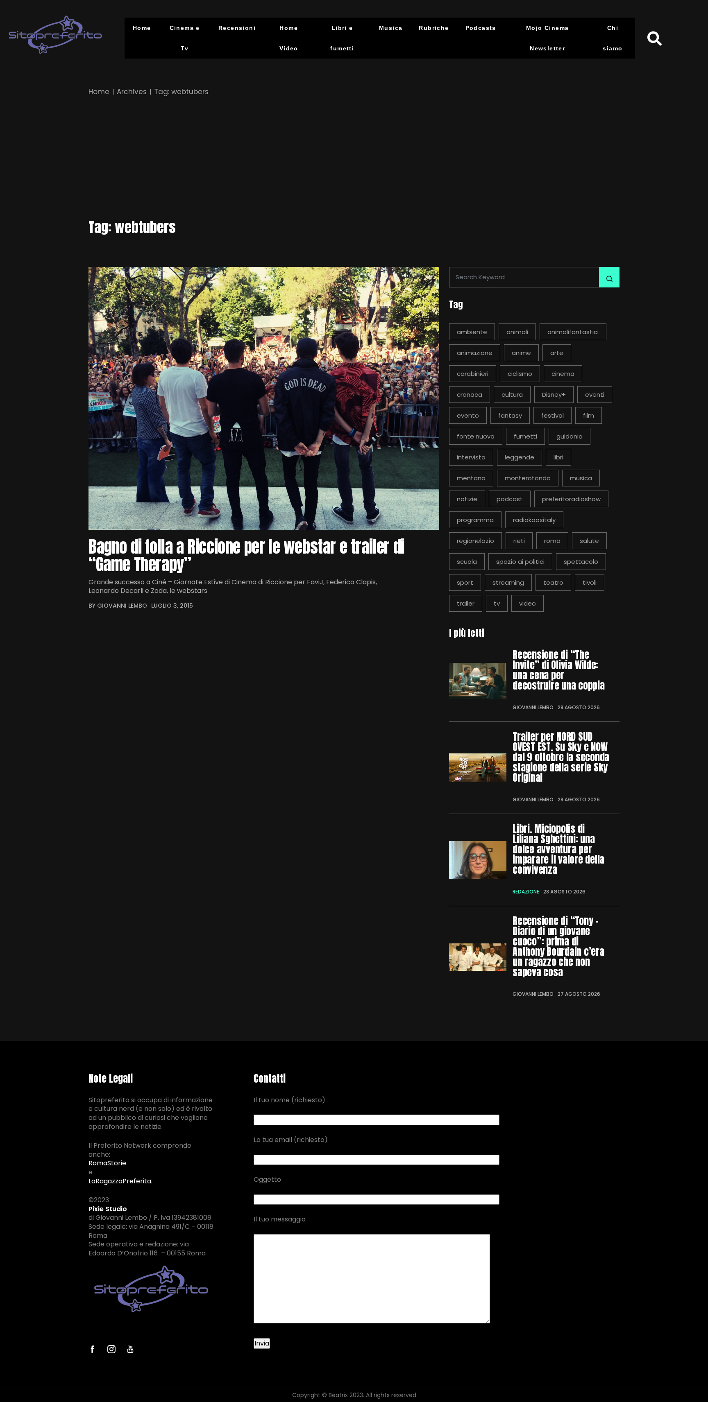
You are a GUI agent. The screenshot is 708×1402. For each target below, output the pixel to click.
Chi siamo (612, 38)
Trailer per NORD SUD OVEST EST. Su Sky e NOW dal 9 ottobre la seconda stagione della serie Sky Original (561, 757)
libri (558, 457)
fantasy (510, 415)
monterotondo (528, 478)
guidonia (569, 436)
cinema (562, 373)
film (588, 415)
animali (517, 332)
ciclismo (520, 373)
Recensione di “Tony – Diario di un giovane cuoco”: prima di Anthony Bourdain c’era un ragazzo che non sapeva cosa (558, 946)
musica (581, 478)
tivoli (590, 582)
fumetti (525, 436)
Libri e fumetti (342, 38)
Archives (132, 91)
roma (552, 540)
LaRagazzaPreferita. (120, 1181)
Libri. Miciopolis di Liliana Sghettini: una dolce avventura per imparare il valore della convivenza (558, 849)
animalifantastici (573, 332)
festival (552, 415)
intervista (471, 457)
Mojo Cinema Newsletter (547, 38)
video (527, 603)
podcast (510, 499)
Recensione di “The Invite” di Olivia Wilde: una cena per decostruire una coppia (559, 670)
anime (521, 352)
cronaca (469, 394)
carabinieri (472, 373)
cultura (512, 394)
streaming (508, 582)
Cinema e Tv (185, 38)
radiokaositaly (534, 520)
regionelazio (475, 540)
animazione (474, 352)
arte (556, 352)
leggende (519, 457)
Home (142, 28)
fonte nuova (476, 436)
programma (475, 520)
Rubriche (434, 28)
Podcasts (480, 28)
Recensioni (237, 28)
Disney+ (554, 394)
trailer (465, 603)
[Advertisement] (354, 159)
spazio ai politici (520, 561)
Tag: (181, 91)
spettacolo (581, 561)
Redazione (526, 891)
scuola (467, 561)
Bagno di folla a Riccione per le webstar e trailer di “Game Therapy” (246, 556)
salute (589, 540)
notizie (467, 499)
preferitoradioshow (571, 499)
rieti (519, 540)
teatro (553, 582)
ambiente (472, 332)
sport (465, 582)
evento (468, 415)
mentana (471, 478)
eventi (594, 394)
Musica (390, 28)
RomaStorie (107, 1163)
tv (497, 603)
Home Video (288, 38)
